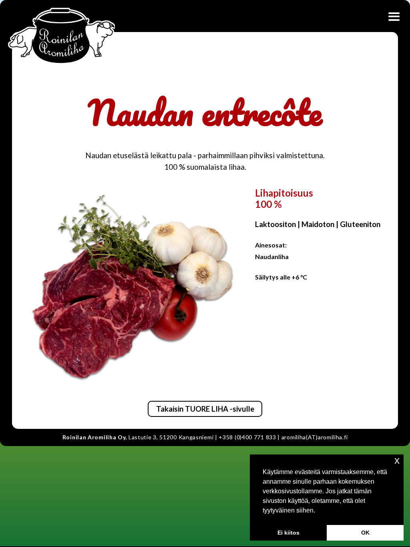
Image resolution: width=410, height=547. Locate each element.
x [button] (397, 460)
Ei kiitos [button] (288, 532)
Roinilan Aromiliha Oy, (94, 437)
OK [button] (365, 532)
